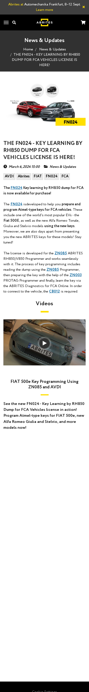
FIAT (38, 176)
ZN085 (61, 253)
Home (28, 49)
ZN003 (76, 275)
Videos (44, 304)
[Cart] (83, 22)
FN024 (52, 176)
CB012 (54, 291)
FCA (64, 176)
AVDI (9, 176)
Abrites (24, 176)
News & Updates (52, 49)
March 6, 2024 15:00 (24, 166)
